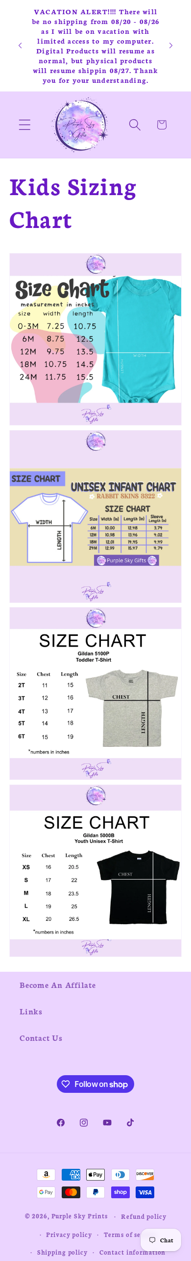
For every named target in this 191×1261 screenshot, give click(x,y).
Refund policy (143, 1216)
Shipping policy (62, 1252)
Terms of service (130, 1234)
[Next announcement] (171, 45)
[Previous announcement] (20, 45)
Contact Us (41, 1037)
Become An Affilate (58, 984)
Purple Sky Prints (79, 1215)
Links (31, 1011)
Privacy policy (69, 1234)
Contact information (132, 1252)
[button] (24, 124)
